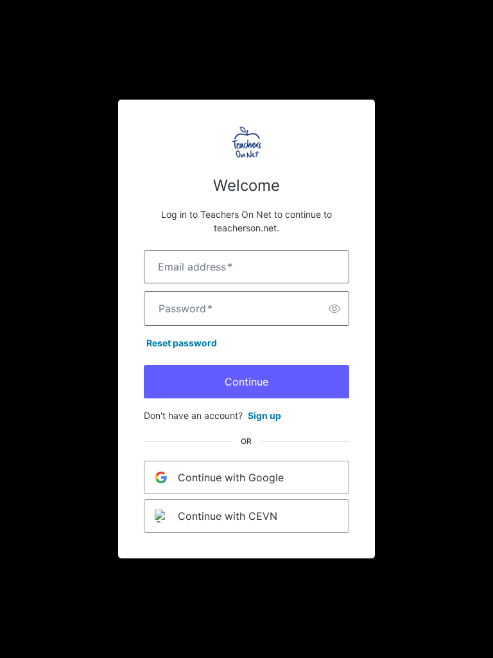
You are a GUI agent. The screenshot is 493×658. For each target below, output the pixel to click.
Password (185, 308)
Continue (246, 381)
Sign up (264, 415)
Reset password (181, 342)
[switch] (334, 308)
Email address (195, 266)
